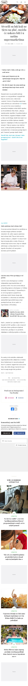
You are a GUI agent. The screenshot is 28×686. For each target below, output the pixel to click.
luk (20, 103)
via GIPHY (4, 223)
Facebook (21, 398)
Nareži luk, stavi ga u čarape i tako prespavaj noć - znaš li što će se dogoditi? (12, 137)
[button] (25, 2)
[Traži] (17, 2)
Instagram (11, 398)
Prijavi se (6, 433)
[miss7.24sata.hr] (4, 2)
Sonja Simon (10, 43)
